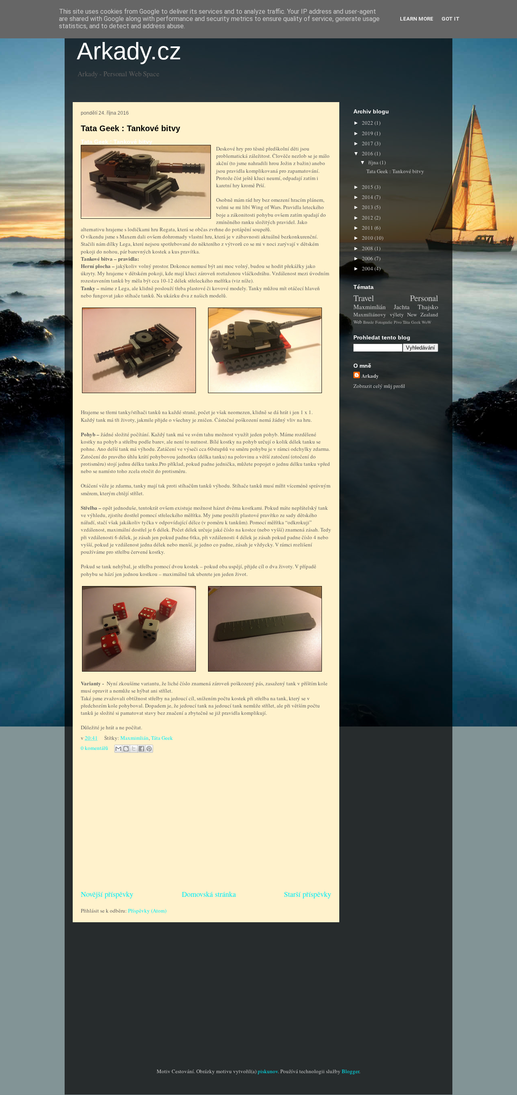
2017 (368, 143)
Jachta (402, 307)
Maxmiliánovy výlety (378, 314)
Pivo (397, 322)
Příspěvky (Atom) (147, 910)
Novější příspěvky (107, 894)
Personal (424, 298)
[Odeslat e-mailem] (118, 749)
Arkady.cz (129, 51)
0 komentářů (94, 748)
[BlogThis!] (126, 749)
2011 (368, 227)
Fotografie (384, 322)
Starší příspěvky (307, 894)
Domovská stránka (209, 894)
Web (357, 322)
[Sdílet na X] (134, 749)
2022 (368, 122)
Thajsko (428, 307)
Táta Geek (162, 737)
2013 (368, 207)
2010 (368, 237)
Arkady (370, 375)
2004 (368, 268)
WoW (426, 322)
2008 (368, 248)
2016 (368, 153)
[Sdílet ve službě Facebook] (141, 749)
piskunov (268, 1071)
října (374, 162)
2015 (368, 187)
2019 (368, 133)
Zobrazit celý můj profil (379, 385)
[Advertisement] (206, 822)
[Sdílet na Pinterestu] (149, 749)
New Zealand (422, 314)
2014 (368, 197)
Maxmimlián (134, 737)
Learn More (416, 19)
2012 (368, 217)
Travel (363, 298)
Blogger (350, 1071)
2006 (368, 258)
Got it (450, 19)
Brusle (368, 322)
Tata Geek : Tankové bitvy (130, 128)
